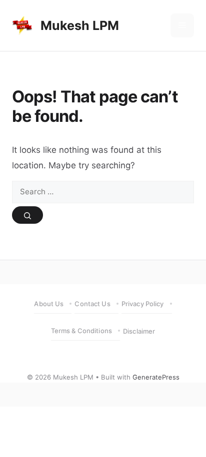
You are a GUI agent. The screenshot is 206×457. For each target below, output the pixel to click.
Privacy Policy (143, 304)
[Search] (27, 215)
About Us (49, 304)
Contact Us (92, 304)
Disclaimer (139, 331)
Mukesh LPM (79, 25)
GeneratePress (156, 377)
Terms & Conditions (81, 331)
